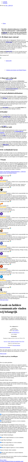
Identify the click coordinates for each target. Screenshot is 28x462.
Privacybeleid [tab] (3, 453)
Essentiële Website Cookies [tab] (6, 380)
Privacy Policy (21, 341)
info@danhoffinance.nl (15, 332)
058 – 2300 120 (9, 5)
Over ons (5, 341)
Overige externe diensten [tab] (5, 422)
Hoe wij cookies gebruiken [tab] (6, 362)
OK (1, 353)
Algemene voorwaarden (15, 341)
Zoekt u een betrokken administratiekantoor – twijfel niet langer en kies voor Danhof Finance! (13, 172)
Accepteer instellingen (5, 461)
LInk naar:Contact (4, 299)
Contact (9, 341)
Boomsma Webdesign (16, 345)
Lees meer (4, 353)
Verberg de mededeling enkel (16, 461)
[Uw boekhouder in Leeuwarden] (11, 13)
